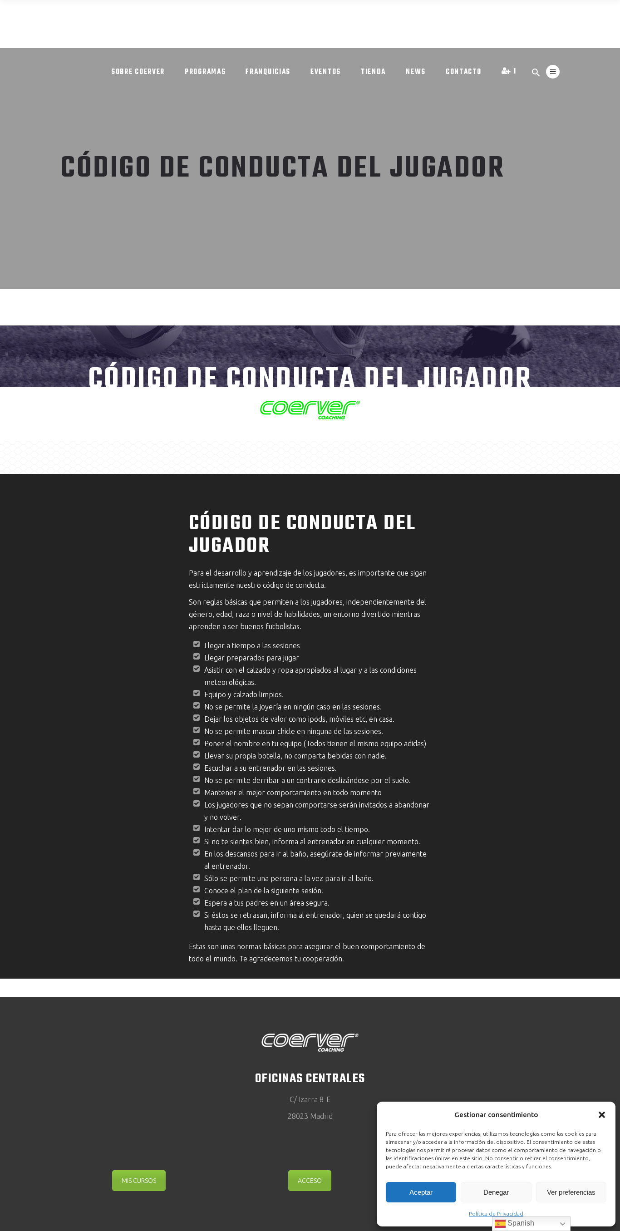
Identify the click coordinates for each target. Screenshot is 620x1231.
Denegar (496, 1192)
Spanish (520, 1223)
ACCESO (310, 1180)
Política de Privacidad (496, 1213)
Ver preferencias (571, 1192)
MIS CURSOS (139, 1180)
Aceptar (421, 1192)
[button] (601, 1114)
